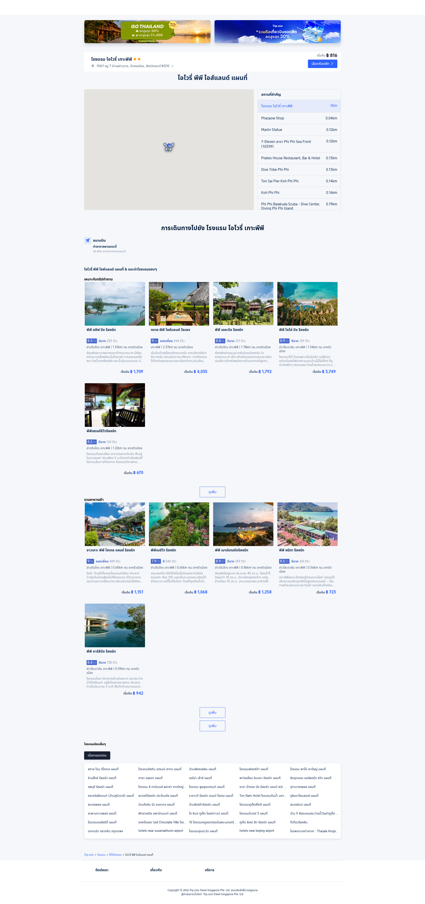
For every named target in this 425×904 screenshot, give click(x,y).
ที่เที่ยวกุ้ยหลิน (298, 822)
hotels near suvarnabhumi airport (160, 830)
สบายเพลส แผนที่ (99, 804)
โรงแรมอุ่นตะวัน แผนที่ (203, 831)
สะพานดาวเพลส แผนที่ (102, 813)
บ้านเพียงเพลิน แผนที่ (202, 769)
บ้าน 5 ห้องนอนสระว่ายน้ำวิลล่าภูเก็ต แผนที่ (315, 813)
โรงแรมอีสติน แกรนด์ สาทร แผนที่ (160, 769)
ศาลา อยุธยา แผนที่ (150, 778)
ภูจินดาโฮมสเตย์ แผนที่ (304, 795)
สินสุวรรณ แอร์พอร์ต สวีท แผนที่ (311, 778)
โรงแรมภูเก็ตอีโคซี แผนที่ (255, 804)
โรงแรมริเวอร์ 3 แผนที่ (254, 813)
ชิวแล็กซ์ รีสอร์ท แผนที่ (102, 778)
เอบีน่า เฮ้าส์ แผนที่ (200, 778)
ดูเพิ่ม (212, 492)
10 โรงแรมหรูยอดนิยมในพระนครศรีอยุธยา (214, 822)
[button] (322, 64)
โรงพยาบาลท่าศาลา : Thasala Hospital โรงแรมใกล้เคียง (315, 831)
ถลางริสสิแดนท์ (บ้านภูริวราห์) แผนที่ (111, 795)
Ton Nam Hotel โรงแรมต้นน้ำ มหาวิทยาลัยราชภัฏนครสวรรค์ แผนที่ (265, 795)
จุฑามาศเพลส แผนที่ (303, 787)
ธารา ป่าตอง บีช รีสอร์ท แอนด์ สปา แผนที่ (265, 787)
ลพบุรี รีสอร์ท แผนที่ (100, 787)
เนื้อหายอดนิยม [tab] (97, 755)
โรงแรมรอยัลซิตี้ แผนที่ (102, 822)
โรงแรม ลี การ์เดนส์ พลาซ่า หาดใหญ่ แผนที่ (163, 787)
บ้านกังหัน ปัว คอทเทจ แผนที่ (156, 804)
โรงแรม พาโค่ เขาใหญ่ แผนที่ (308, 769)
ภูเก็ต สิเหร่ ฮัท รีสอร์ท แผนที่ (258, 822)
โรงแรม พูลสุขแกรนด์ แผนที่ (207, 787)
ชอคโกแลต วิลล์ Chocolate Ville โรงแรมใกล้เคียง (163, 822)
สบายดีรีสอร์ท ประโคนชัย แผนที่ (158, 795)
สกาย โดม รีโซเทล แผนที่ (103, 769)
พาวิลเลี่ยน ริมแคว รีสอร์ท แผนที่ (260, 778)
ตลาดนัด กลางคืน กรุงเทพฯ (105, 831)
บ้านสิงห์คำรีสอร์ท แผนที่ (204, 804)
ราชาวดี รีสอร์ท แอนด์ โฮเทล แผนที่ (211, 795)
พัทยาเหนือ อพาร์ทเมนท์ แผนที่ (157, 813)
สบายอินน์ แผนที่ (300, 804)
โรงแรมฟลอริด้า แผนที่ (254, 769)
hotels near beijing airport (257, 830)
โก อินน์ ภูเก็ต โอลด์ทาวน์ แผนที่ (208, 813)
